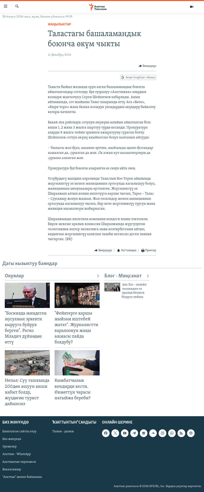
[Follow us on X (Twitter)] (115, 433)
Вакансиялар (11, 469)
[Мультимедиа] (192, 7)
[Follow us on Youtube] (124, 433)
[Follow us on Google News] (143, 433)
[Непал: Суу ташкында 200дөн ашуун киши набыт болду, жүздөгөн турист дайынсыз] (27, 362)
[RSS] (181, 433)
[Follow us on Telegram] (134, 433)
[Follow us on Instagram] (162, 433)
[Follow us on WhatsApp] (172, 433)
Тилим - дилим (63, 431)
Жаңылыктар (59, 24)
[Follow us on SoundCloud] (153, 433)
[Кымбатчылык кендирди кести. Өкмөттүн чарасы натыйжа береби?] (77, 362)
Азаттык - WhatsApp (16, 454)
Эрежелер (9, 446)
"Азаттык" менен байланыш (22, 477)
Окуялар (14, 276)
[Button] (147, 66)
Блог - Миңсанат (123, 276)
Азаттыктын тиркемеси (19, 462)
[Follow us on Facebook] (106, 433)
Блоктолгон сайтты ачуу (19, 431)
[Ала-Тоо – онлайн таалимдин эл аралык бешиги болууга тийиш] (112, 287)
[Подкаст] (191, 433)
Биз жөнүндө (11, 439)
